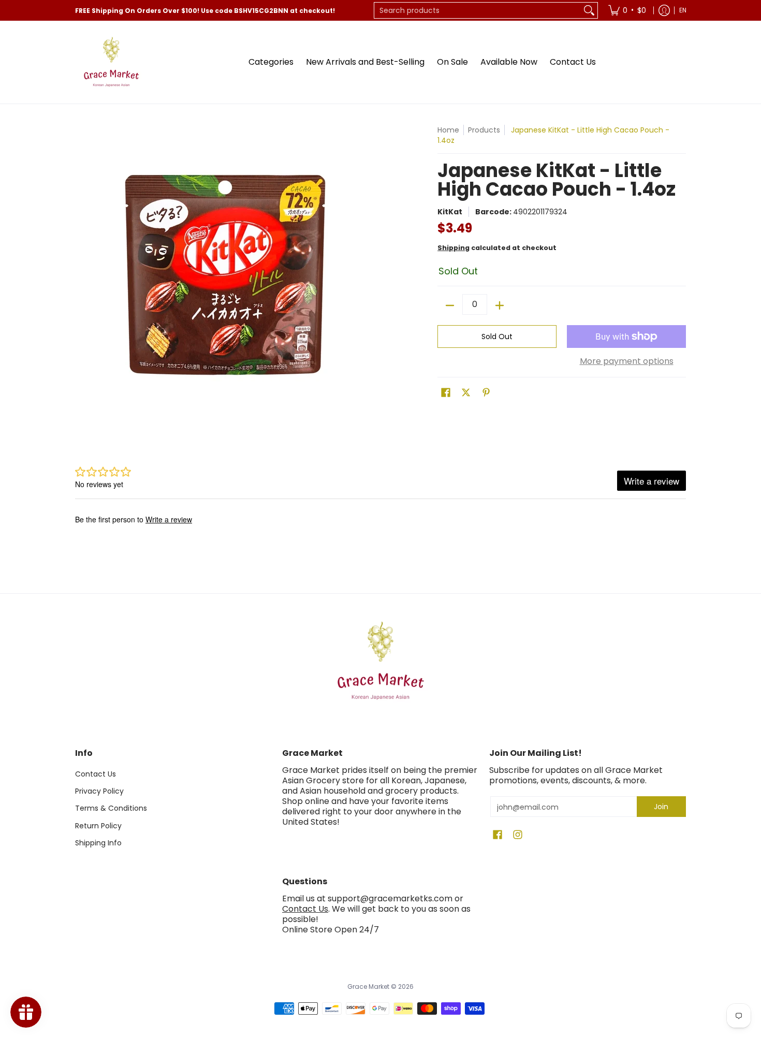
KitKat (449, 212)
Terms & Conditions (111, 808)
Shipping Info (98, 843)
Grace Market (368, 986)
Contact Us (95, 774)
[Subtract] (449, 305)
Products (484, 130)
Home (448, 130)
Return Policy (98, 826)
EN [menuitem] (682, 10)
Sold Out (497, 336)
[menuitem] (627, 10)
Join (661, 806)
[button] (445, 393)
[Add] (499, 305)
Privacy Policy (99, 791)
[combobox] (477, 10)
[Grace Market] (111, 62)
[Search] (589, 10)
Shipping (453, 247)
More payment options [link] (627, 361)
